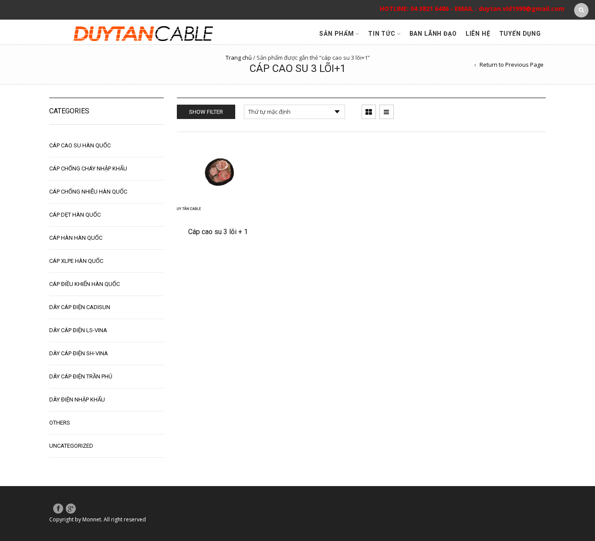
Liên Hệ (478, 33)
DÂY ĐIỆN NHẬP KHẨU (77, 399)
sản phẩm (336, 33)
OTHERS (59, 422)
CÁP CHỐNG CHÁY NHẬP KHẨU (88, 168)
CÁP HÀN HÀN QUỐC (75, 238)
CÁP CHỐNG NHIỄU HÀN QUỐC (88, 191)
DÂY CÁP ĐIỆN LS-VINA (78, 330)
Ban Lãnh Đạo (433, 33)
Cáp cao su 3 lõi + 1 (218, 232)
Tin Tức (382, 33)
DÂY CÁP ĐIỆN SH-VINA (78, 353)
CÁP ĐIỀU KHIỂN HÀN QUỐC (84, 284)
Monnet (91, 519)
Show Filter (206, 112)
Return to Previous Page (512, 64)
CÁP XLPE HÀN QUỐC (76, 261)
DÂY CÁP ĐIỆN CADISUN (79, 307)
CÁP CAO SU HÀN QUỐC (80, 145)
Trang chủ (239, 57)
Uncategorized (71, 445)
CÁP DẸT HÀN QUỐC (75, 214)
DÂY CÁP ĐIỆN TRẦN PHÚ (80, 376)
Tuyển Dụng (520, 33)
